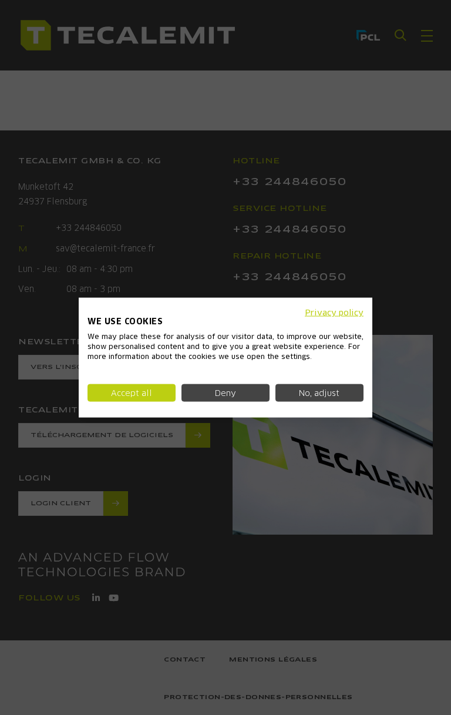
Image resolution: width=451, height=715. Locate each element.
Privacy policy (334, 312)
